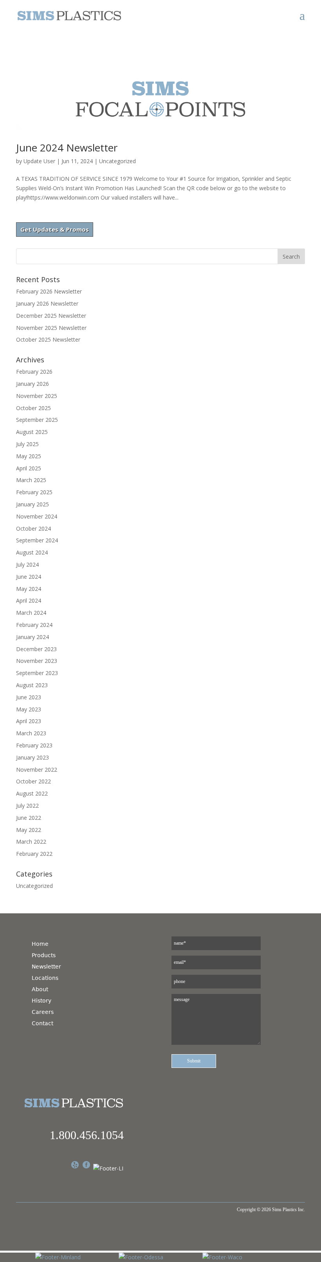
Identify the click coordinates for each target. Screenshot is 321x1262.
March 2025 (31, 480)
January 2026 (32, 383)
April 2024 (28, 600)
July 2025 (27, 444)
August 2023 (32, 685)
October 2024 (33, 528)
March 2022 (31, 841)
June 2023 (28, 697)
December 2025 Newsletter (51, 315)
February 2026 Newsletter (49, 291)
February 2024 (34, 624)
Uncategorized (117, 161)
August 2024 (32, 552)
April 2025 (28, 468)
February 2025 (34, 492)
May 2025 (28, 456)
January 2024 (32, 637)
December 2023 (36, 649)
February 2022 (34, 853)
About (40, 989)
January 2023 (32, 757)
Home (40, 944)
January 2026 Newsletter (47, 303)
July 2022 (27, 805)
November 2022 (36, 769)
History (41, 1000)
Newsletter (46, 966)
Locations (45, 978)
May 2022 (28, 830)
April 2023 (28, 721)
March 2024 (31, 612)
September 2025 (37, 419)
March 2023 (31, 733)
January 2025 (32, 504)
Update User (39, 161)
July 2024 (27, 564)
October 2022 (33, 781)
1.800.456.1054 (87, 1135)
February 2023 (34, 745)
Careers (43, 1012)
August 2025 (32, 432)
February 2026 (34, 371)
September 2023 (37, 673)
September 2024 (37, 540)
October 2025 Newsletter (48, 339)
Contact (42, 1023)
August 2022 (32, 793)
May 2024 (28, 588)
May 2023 (28, 709)
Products (44, 955)
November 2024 (36, 516)
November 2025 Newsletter (51, 327)
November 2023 (36, 660)
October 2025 (33, 408)
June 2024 (28, 576)
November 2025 (36, 396)
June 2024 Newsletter (66, 147)
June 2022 (28, 817)
